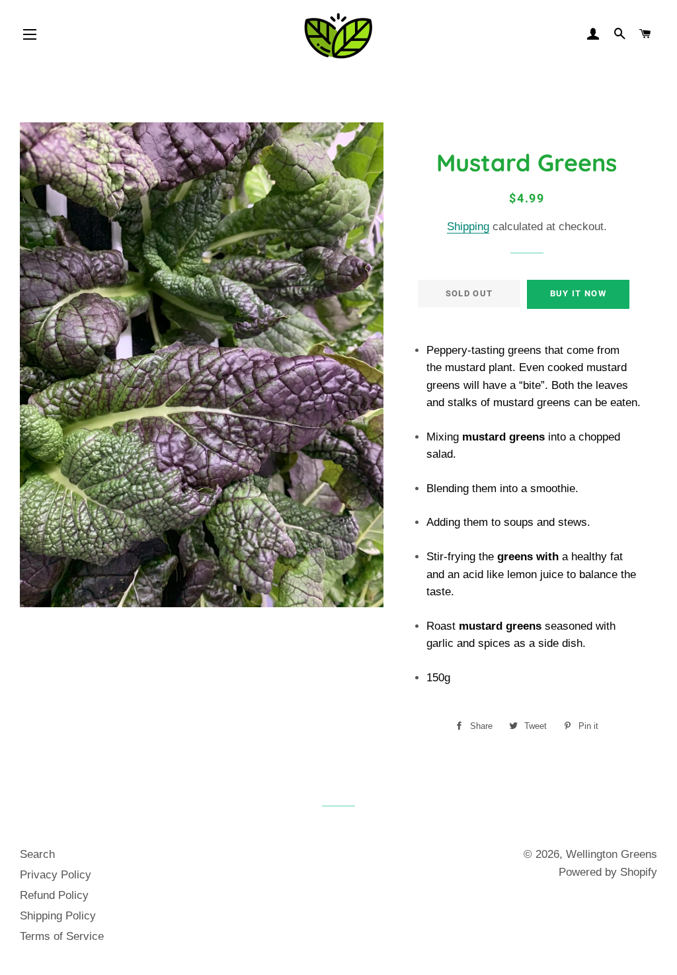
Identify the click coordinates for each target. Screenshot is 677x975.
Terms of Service (62, 936)
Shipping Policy (58, 916)
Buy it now (578, 293)
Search (37, 854)
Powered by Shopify (608, 872)
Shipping (468, 226)
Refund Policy (54, 895)
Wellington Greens (611, 854)
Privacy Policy (55, 875)
